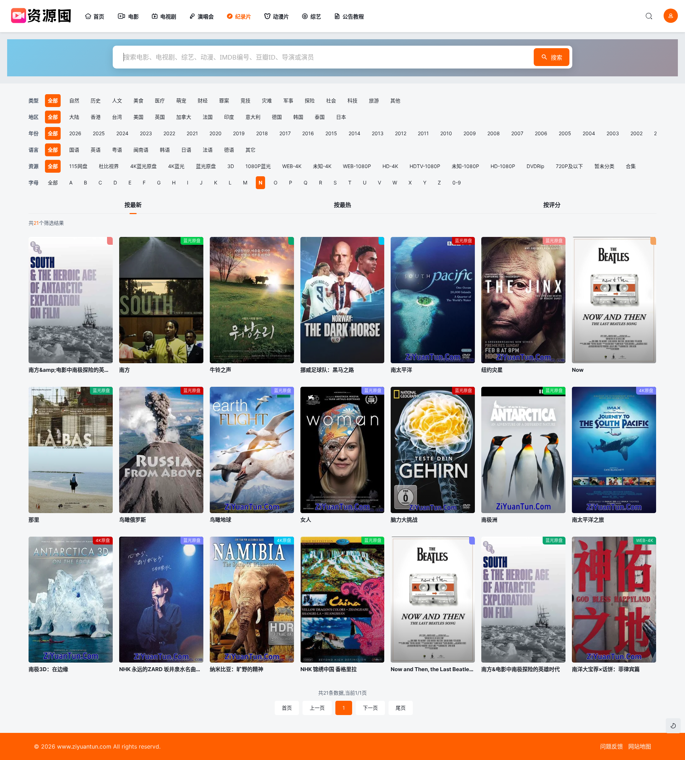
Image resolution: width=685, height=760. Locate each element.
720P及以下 (569, 166)
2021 (192, 133)
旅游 (374, 100)
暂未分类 (604, 166)
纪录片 (243, 16)
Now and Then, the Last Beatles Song (433, 669)
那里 (34, 519)
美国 (138, 117)
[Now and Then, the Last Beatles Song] (433, 600)
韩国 (298, 117)
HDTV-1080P (425, 166)
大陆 (74, 117)
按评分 (551, 204)
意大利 (252, 117)
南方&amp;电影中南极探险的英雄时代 (71, 369)
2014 (354, 133)
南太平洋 (401, 369)
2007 (517, 133)
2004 (589, 133)
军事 (288, 100)
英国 (160, 117)
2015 (331, 133)
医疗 (160, 100)
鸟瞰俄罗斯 (132, 519)
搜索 (556, 57)
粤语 (117, 150)
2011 (423, 133)
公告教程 (353, 16)
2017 (285, 133)
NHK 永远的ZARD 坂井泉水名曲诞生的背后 (161, 669)
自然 (74, 100)
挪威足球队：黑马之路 (327, 369)
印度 (229, 117)
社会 (331, 100)
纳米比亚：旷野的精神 (236, 669)
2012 (400, 133)
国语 (74, 150)
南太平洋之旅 (588, 519)
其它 (250, 150)
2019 (239, 133)
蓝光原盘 (206, 166)
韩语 (165, 150)
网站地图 (639, 746)
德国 (277, 117)
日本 (341, 117)
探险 (310, 100)
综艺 (315, 16)
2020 (215, 133)
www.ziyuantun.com (84, 746)
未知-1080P (465, 166)
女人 (305, 519)
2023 (146, 133)
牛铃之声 (220, 369)
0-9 (456, 182)
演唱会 (206, 16)
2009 (469, 133)
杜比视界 (109, 166)
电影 (133, 16)
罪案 (224, 100)
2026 (75, 133)
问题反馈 (611, 746)
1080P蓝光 (258, 166)
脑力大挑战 (404, 519)
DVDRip (535, 166)
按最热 (342, 204)
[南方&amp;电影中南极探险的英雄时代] (71, 300)
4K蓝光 (176, 166)
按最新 (133, 204)
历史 (96, 100)
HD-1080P (503, 166)
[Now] (614, 300)
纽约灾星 (492, 369)
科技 (352, 100)
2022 (169, 133)
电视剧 (168, 16)
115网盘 (78, 166)
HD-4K (390, 166)
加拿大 (183, 117)
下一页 (370, 708)
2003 (613, 133)
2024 (122, 133)
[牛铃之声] (252, 300)
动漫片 (281, 16)
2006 (541, 133)
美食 (138, 100)
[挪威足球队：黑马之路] (342, 300)
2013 (378, 133)
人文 (117, 100)
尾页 (401, 708)
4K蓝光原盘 (143, 166)
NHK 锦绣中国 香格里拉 (328, 669)
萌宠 (181, 100)
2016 (308, 133)
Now (578, 369)
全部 (53, 182)
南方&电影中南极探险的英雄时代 (520, 669)
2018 (262, 133)
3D (230, 166)
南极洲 (489, 519)
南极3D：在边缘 (48, 669)
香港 (96, 117)
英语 (96, 150)
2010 (446, 133)
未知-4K (322, 166)
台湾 (117, 117)
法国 (208, 117)
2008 (493, 133)
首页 (98, 16)
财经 (203, 100)
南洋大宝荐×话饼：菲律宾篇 (606, 669)
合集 (631, 166)
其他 (395, 100)
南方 (124, 369)
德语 (229, 150)
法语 (208, 150)
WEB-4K (291, 166)
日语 (186, 150)
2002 (636, 133)
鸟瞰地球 (220, 519)
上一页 (317, 708)
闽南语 (140, 150)
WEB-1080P (357, 166)
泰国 (320, 117)
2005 (565, 133)
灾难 (267, 100)
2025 (99, 133)
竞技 (245, 100)
